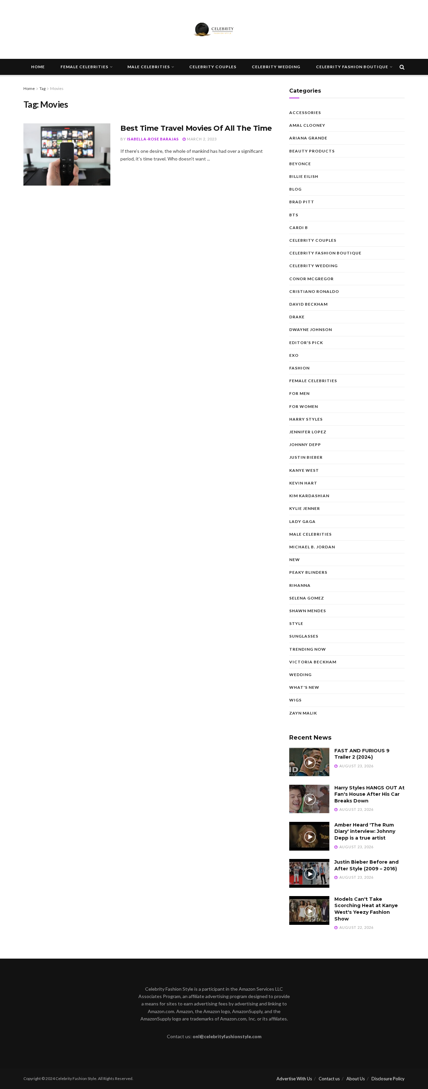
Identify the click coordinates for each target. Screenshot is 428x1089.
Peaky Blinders (308, 572)
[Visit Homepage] (214, 29)
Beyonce (300, 163)
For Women (303, 406)
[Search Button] (402, 67)
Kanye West (304, 470)
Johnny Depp (305, 444)
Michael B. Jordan (312, 546)
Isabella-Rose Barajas (153, 139)
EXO (294, 355)
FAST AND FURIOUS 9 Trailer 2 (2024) (362, 754)
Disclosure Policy (388, 1078)
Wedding (300, 674)
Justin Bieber (306, 457)
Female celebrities (84, 66)
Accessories (305, 112)
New (294, 559)
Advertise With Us (294, 1078)
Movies (57, 88)
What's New (304, 687)
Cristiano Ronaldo (314, 291)
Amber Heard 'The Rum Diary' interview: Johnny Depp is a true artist (364, 831)
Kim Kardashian (309, 495)
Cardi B (298, 227)
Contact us (329, 1078)
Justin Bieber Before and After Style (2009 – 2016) (366, 865)
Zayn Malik (303, 713)
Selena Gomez (306, 598)
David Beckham (308, 304)
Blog (295, 189)
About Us (355, 1078)
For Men (299, 393)
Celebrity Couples (212, 66)
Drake (297, 316)
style (296, 623)
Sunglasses (303, 636)
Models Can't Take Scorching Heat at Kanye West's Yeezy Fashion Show (366, 909)
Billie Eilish (303, 176)
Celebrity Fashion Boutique (352, 66)
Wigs (295, 699)
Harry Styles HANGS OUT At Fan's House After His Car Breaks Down (369, 794)
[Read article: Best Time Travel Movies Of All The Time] (66, 154)
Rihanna (300, 585)
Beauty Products (312, 150)
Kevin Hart (303, 482)
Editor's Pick (306, 342)
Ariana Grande (308, 137)
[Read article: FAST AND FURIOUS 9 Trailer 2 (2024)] (309, 762)
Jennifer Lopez (307, 431)
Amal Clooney (307, 125)
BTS (293, 214)
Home (38, 66)
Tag (42, 88)
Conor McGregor (311, 278)
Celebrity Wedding (276, 66)
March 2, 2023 (201, 139)
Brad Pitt (301, 201)
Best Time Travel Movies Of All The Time (196, 128)
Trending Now (307, 649)
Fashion (299, 367)
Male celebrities (148, 66)
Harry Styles (306, 419)
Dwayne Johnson (310, 329)
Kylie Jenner (304, 508)
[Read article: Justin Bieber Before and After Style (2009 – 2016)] (309, 873)
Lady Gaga (302, 521)
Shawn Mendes (307, 610)
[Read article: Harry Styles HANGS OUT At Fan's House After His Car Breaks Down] (309, 799)
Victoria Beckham (312, 661)
